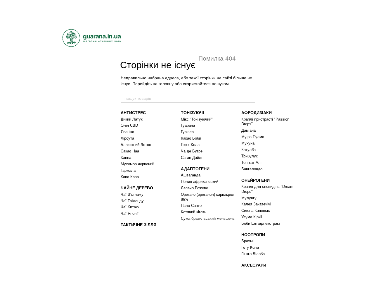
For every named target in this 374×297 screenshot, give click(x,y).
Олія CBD (129, 125)
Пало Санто (191, 205)
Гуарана (188, 125)
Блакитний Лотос (136, 145)
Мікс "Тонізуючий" (197, 119)
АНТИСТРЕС (133, 112)
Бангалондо (251, 169)
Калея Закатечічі (256, 204)
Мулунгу (249, 198)
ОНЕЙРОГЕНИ (255, 180)
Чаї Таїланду (132, 201)
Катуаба (248, 149)
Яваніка (127, 132)
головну (166, 83)
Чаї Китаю (130, 207)
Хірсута (127, 138)
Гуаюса (187, 132)
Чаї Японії (129, 213)
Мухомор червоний (137, 164)
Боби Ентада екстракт (260, 223)
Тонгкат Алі (251, 162)
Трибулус (249, 156)
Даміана (248, 130)
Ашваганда (190, 175)
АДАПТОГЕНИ (195, 168)
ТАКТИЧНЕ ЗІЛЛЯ (138, 224)
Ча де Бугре (191, 151)
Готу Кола (250, 247)
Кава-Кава (130, 177)
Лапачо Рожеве (194, 188)
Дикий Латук (132, 119)
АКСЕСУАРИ (253, 265)
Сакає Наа (130, 151)
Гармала (128, 170)
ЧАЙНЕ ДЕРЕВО (137, 188)
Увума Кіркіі (251, 217)
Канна (126, 157)
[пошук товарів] (250, 98)
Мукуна (247, 143)
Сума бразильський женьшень (208, 218)
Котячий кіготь (193, 212)
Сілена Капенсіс (255, 210)
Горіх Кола (190, 145)
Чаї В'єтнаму (132, 194)
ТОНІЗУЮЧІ (192, 112)
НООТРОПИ (253, 234)
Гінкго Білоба (253, 254)
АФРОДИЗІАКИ (256, 112)
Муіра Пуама (252, 137)
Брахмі (247, 241)
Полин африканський (199, 181)
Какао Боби (191, 138)
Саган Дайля (192, 157)
